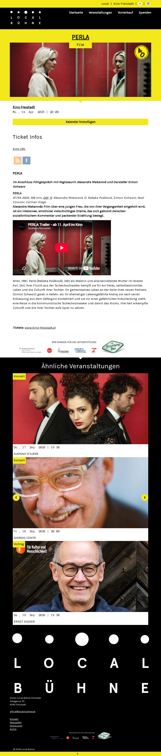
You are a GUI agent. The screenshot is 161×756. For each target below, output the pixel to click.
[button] (15, 496)
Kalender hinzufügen (80, 122)
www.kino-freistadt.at (40, 327)
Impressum (16, 725)
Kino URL (19, 149)
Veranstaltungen (100, 12)
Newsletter (16, 722)
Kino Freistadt (123, 3)
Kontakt (14, 719)
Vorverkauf (125, 12)
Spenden (145, 12)
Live (74, 544)
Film (80, 44)
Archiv (13, 729)
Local (105, 3)
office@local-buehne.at (22, 711)
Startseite (76, 12)
